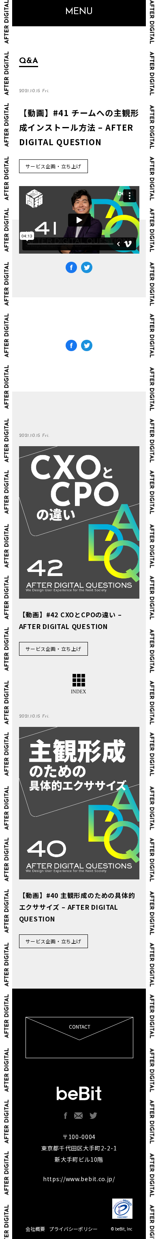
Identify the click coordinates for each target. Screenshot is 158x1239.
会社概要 (35, 1228)
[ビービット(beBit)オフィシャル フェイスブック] (65, 1115)
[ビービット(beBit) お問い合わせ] (78, 1115)
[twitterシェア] (86, 347)
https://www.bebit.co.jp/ (79, 1179)
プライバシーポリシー (73, 1228)
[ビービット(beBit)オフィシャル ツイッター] (94, 1115)
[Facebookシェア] (71, 347)
